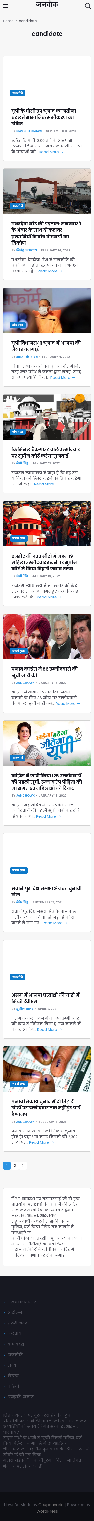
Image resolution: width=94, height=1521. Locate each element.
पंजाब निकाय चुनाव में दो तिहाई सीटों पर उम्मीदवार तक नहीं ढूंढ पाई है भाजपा (45, 1107)
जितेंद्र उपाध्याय (26, 250)
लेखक (13, 1375)
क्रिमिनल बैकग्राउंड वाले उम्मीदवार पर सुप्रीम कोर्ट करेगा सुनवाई (45, 452)
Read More (49, 151)
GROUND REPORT (23, 1302)
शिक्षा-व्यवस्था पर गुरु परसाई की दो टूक (45, 1198)
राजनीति (17, 93)
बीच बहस (17, 325)
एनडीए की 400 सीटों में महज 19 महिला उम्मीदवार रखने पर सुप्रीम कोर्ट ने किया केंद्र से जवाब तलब (44, 562)
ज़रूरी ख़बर (18, 538)
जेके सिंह (22, 902)
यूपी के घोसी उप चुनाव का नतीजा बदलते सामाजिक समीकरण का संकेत (43, 117)
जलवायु (14, 1333)
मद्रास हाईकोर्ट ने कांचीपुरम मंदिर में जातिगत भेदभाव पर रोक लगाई (42, 1252)
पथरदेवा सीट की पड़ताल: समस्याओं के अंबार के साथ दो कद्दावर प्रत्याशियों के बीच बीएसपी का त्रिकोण (46, 233)
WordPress (47, 1511)
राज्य (12, 1365)
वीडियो (13, 1386)
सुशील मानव (25, 1009)
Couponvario (51, 1505)
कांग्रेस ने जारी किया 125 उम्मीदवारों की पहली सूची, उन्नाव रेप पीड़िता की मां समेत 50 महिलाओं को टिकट (46, 782)
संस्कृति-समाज (21, 1396)
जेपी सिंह (22, 463)
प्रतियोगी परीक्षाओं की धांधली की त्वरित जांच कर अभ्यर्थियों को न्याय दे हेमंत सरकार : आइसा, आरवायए (45, 1210)
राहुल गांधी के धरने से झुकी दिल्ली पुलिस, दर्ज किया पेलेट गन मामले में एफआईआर (42, 1227)
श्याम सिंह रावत (27, 357)
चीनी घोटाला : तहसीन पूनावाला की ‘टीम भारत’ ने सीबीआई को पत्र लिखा (46, 1241)
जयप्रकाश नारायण (29, 131)
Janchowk (25, 683)
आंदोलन (15, 1312)
